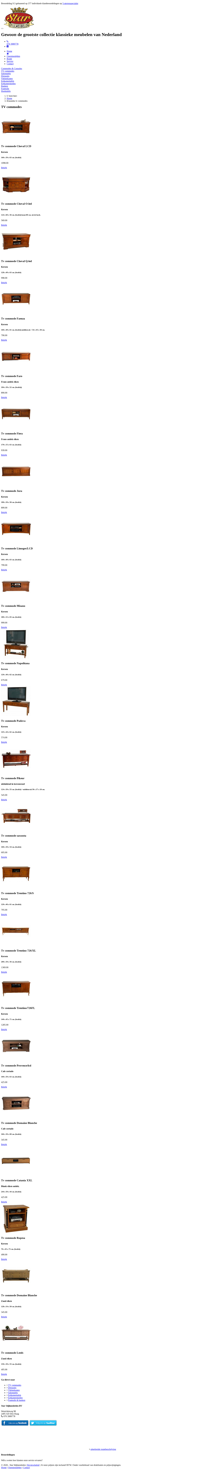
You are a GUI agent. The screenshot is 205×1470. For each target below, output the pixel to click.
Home (9, 98)
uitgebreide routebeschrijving (103, 1449)
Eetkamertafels (7, 81)
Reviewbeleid (33, 1465)
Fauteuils (5, 88)
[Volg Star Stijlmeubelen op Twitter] (43, 1425)
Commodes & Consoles (11, 68)
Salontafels (6, 73)
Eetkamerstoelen (8, 83)
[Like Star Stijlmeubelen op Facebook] (15, 1425)
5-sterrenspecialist (70, 3)
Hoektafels (6, 91)
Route (9, 59)
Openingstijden (13, 56)
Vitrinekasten (7, 78)
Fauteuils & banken (16, 1400)
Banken (4, 86)
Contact (10, 64)
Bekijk (4, 167)
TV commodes (7, 71)
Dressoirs (5, 76)
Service (10, 61)
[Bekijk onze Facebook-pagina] (8, 46)
